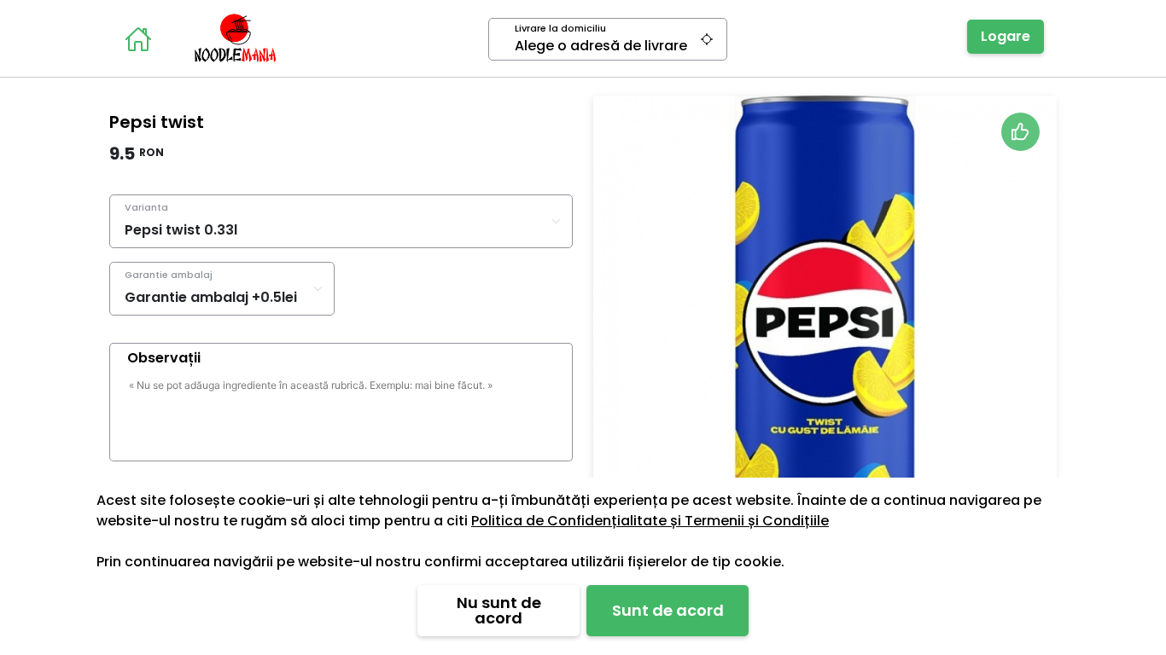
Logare (1005, 36)
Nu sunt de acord (499, 610)
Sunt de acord (668, 610)
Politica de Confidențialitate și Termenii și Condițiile (650, 520)
